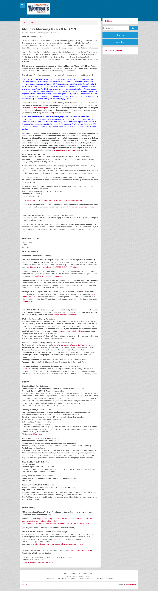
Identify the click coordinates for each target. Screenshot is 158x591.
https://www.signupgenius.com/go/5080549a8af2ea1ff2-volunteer (54, 267)
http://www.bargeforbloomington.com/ (49, 276)
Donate (120, 35)
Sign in (109, 21)
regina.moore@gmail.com (84, 207)
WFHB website (27, 301)
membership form (52, 113)
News (33, 22)
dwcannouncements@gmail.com (39, 108)
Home (26, 22)
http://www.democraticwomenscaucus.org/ (38, 562)
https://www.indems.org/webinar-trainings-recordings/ (74, 345)
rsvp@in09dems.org (34, 434)
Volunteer (120, 42)
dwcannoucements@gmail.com (65, 150)
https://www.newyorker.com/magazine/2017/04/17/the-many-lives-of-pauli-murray (52, 200)
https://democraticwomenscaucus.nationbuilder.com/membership (59, 544)
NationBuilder (131, 584)
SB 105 (24, 369)
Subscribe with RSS (115, 51)
